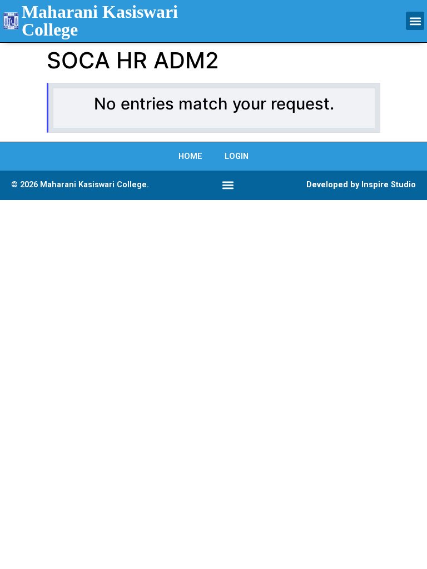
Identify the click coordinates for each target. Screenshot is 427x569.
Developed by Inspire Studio (361, 184)
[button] (415, 21)
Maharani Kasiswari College (100, 20)
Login (237, 156)
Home (190, 156)
